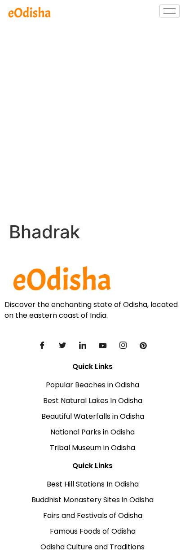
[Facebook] (42, 345)
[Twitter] (62, 345)
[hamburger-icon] (169, 11)
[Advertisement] (92, 124)
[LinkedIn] (82, 345)
